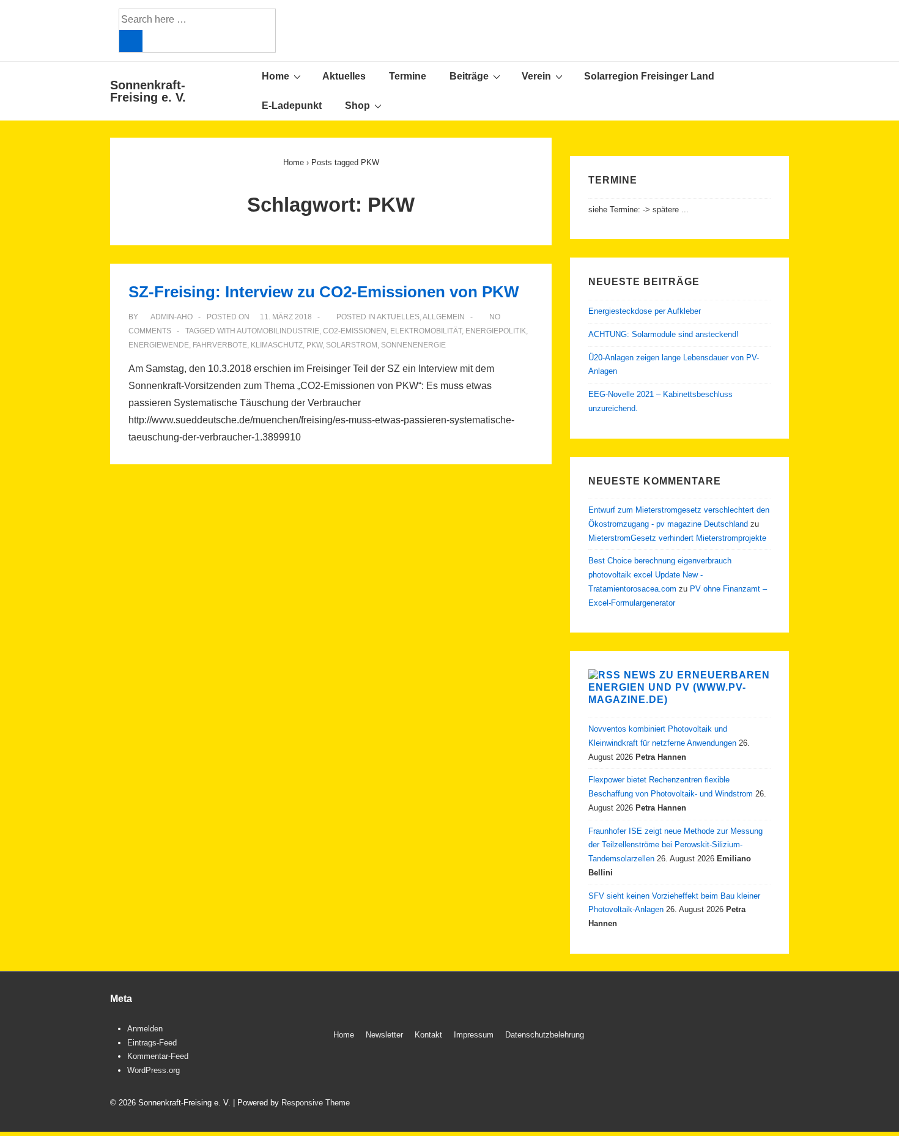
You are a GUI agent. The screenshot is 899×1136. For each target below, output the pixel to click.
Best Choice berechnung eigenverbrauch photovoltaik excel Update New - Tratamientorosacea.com (659, 574)
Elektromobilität (426, 331)
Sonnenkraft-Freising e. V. (148, 91)
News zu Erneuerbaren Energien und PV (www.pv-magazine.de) (679, 687)
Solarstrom (351, 345)
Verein (536, 76)
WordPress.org (153, 1070)
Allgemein (444, 317)
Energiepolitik (495, 331)
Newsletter (384, 1034)
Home (275, 76)
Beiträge (469, 76)
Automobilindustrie (278, 331)
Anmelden (145, 1028)
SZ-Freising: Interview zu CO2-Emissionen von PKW (323, 292)
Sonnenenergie (413, 345)
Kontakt (428, 1034)
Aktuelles (344, 76)
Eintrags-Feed (152, 1042)
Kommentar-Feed (157, 1056)
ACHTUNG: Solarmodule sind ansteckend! (663, 334)
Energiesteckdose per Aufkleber (644, 311)
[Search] (130, 41)
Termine (407, 76)
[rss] (772, 1036)
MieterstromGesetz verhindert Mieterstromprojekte (677, 538)
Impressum (474, 1034)
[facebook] (746, 1036)
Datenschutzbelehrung (544, 1034)
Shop (357, 105)
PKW (314, 345)
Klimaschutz (277, 345)
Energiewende (158, 345)
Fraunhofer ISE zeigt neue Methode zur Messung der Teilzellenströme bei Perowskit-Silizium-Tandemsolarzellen (675, 845)
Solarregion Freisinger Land (649, 76)
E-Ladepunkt (292, 105)
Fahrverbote (220, 345)
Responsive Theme (315, 1102)
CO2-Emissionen (355, 331)
